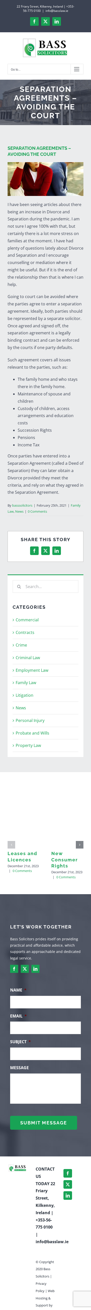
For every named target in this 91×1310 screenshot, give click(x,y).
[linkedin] (35, 969)
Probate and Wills (32, 733)
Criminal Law (28, 657)
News (19, 511)
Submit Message (43, 1122)
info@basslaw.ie (57, 11)
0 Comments (37, 511)
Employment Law (32, 670)
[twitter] (25, 969)
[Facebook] (67, 1173)
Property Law (28, 745)
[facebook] (14, 969)
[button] (11, 845)
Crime (21, 645)
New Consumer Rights (64, 859)
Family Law (26, 682)
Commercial (27, 620)
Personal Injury (30, 720)
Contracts (25, 632)
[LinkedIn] (67, 1195)
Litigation (24, 695)
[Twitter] (67, 1184)
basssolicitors (22, 505)
